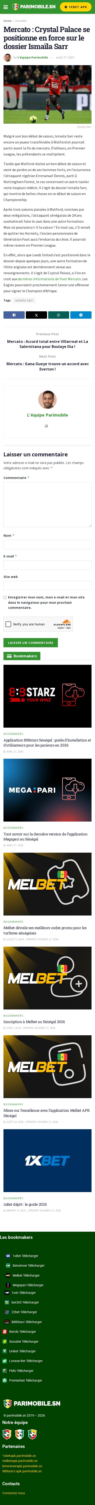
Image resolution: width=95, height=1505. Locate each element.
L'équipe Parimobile (33, 57)
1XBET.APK (77, 7)
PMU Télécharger (21, 1371)
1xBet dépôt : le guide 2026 (25, 1204)
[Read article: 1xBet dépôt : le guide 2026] (47, 1160)
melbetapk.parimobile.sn (20, 1461)
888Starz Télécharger (27, 1322)
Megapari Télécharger (28, 1285)
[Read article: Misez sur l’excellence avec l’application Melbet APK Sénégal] (47, 1066)
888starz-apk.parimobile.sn (22, 1471)
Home (7, 21)
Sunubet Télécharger (24, 1341)
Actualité (21, 21)
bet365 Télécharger (25, 1302)
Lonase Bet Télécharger (26, 1361)
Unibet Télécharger (22, 1351)
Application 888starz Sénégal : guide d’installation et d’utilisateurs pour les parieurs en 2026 (47, 742)
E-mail (10, 556)
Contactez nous (13, 1493)
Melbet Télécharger (26, 1275)
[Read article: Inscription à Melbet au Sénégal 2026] (47, 978)
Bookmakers (13, 733)
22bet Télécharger (24, 1312)
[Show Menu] (5, 7)
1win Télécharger (24, 1293)
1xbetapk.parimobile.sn (19, 1456)
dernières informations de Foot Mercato (49, 279)
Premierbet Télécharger (25, 1380)
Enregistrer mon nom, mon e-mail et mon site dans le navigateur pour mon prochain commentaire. (46, 602)
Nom (9, 535)
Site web (10, 577)
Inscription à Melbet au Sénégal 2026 (34, 1021)
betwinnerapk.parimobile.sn (22, 1466)
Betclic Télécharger (22, 1331)
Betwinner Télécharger (29, 1265)
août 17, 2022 (65, 57)
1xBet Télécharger (25, 1256)
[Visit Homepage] (33, 6)
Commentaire (16, 477)
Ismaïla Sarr (24, 300)
